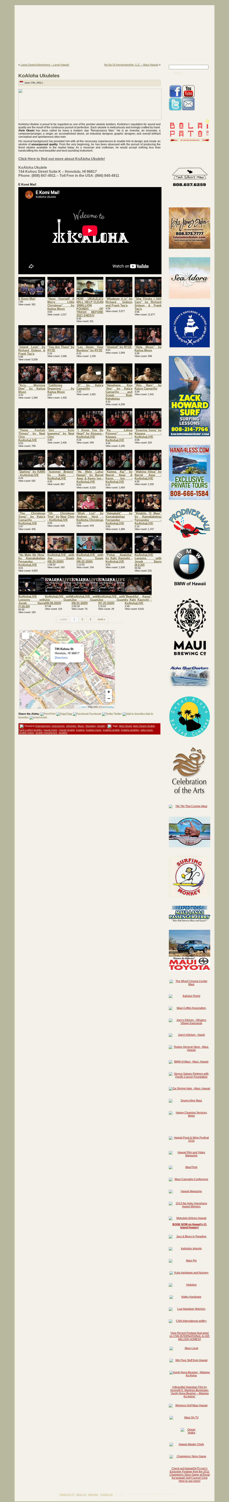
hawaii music (50, 730)
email (43, 717)
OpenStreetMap (108, 707)
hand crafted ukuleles (30, 730)
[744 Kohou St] (67, 670)
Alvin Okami (125, 726)
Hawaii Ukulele (67, 730)
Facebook (95, 713)
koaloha (80, 730)
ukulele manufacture (46, 732)
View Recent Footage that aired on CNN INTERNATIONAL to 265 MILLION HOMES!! (190, 1336)
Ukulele (101, 726)
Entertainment (42, 726)
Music (81, 726)
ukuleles (63, 732)
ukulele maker (26, 732)
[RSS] (19, 1496)
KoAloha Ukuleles (38, 75)
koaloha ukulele (111, 730)
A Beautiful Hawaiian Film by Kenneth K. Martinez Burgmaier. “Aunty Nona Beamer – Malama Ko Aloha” (189, 1392)
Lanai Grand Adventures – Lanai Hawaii (45, 64)
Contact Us (106, 1494)
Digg (69, 713)
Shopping (90, 726)
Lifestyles (71, 726)
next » (101, 619)
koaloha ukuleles (130, 730)
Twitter (118, 713)
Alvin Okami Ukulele (144, 726)
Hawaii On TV (66, 1494)
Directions (61, 657)
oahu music (146, 730)
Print (52, 713)
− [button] (108, 698)
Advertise (93, 1494)
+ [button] (108, 692)
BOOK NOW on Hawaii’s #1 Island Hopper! (189, 1226)
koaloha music (94, 730)
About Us (81, 1494)
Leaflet (83, 707)
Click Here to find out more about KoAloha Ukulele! (61, 159)
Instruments (58, 726)
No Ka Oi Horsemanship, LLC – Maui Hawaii (131, 64)
